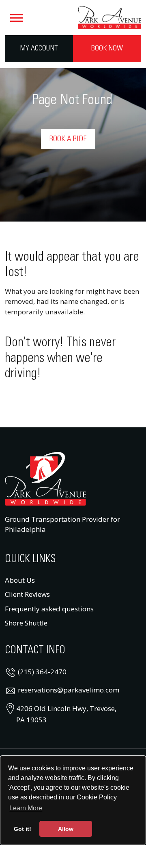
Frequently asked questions (49, 608)
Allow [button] (65, 829)
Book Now (107, 48)
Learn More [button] (25, 808)
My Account (39, 48)
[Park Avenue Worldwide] (109, 16)
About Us (20, 580)
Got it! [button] (22, 829)
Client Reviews (27, 594)
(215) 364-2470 (42, 671)
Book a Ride (68, 139)
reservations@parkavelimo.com (68, 689)
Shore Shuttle (26, 622)
